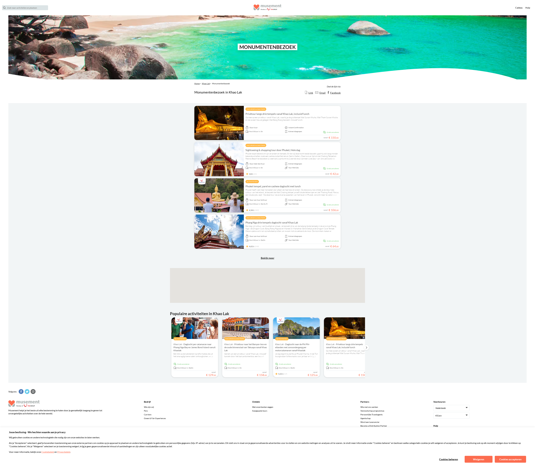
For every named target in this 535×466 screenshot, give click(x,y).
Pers (146, 411)
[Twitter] (27, 391)
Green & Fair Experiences (155, 418)
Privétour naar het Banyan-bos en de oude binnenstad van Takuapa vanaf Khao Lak (245, 347)
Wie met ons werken (369, 407)
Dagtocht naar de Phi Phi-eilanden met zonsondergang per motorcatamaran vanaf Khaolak (292, 347)
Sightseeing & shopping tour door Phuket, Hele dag (272, 150)
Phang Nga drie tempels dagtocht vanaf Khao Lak (271, 222)
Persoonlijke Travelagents (371, 414)
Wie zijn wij (149, 407)
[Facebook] (21, 391)
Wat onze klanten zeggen (262, 407)
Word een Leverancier (370, 422)
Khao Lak (206, 83)
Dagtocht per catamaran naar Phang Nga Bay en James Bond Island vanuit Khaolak (194, 347)
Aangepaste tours (259, 411)
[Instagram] (33, 391)
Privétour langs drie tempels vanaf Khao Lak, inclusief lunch (277, 113)
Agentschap (365, 418)
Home (197, 83)
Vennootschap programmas (372, 411)
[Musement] (267, 7)
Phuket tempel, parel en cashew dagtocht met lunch (273, 186)
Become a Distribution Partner (373, 426)
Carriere (147, 414)
